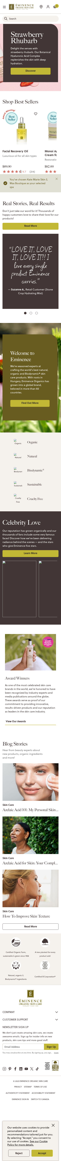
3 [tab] (37, 313)
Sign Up (51, 1046)
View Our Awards (16, 721)
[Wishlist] (36, 114)
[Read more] (30, 782)
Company (9, 1012)
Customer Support (15, 1019)
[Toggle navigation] (4, 7)
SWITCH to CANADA (40, 1099)
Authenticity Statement (18, 1093)
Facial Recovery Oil (15, 151)
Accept (42, 1153)
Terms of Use (40, 1086)
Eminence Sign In (20, 1099)
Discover (30, 70)
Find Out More (29, 403)
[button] (48, 6)
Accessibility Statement (43, 1093)
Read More (30, 226)
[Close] (56, 179)
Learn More (30, 553)
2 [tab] (31, 313)
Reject (19, 1153)
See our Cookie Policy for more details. (27, 1143)
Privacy (18, 1086)
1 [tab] (25, 313)
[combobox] (30, 19)
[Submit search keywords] (6, 18)
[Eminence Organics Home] (21, 7)
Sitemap (28, 1086)
